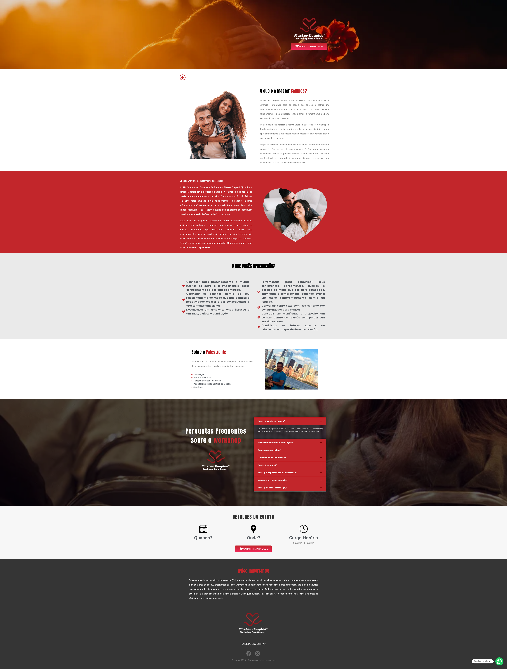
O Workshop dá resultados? (272, 457)
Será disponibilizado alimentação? (275, 442)
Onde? (253, 538)
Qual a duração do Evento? (271, 421)
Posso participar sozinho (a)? (272, 487)
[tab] (290, 421)
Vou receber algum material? (273, 480)
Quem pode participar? (269, 450)
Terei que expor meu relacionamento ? (277, 472)
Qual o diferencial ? (267, 465)
